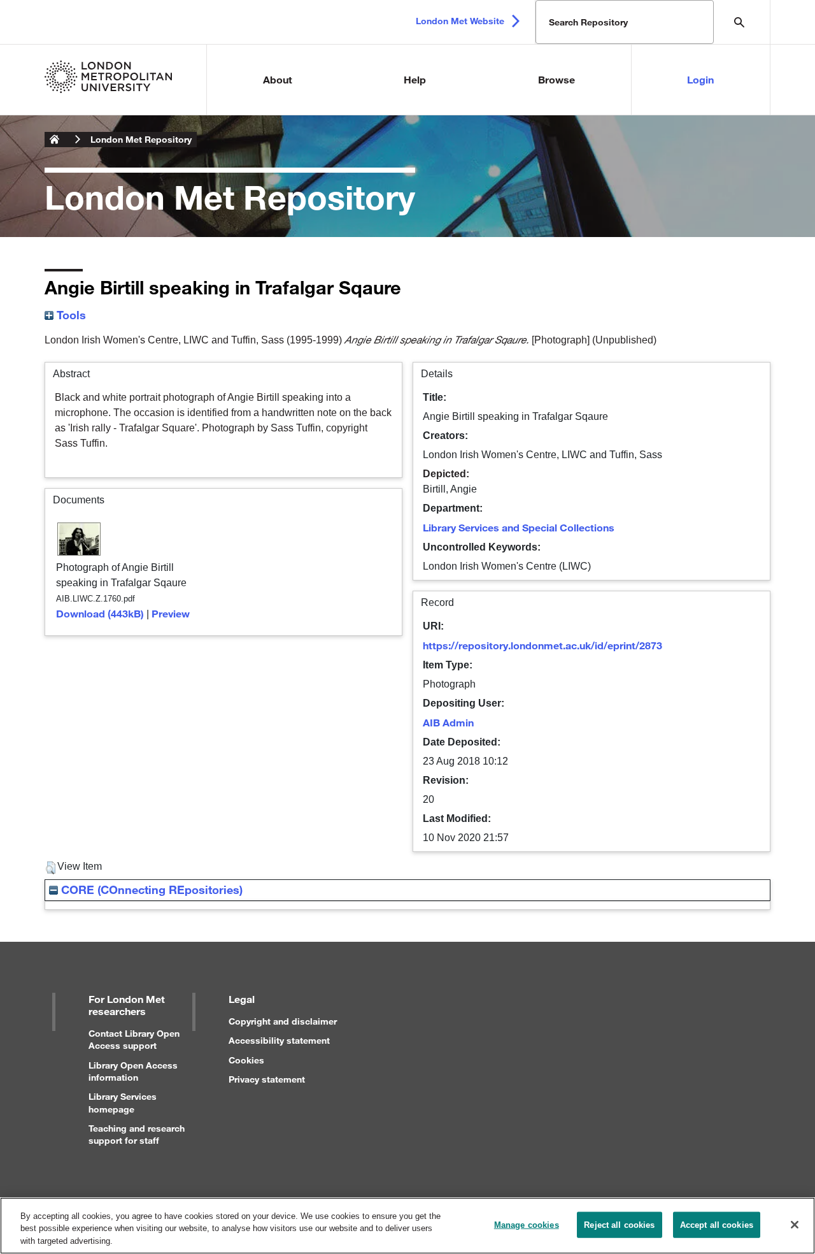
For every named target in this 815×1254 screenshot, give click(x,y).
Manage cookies (526, 1224)
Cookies (246, 1060)
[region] (407, 1225)
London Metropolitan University (55, 139)
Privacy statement (267, 1079)
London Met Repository (141, 139)
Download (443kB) (100, 613)
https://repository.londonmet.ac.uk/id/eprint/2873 (542, 645)
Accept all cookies (716, 1224)
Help (415, 79)
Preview (171, 613)
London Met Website (460, 20)
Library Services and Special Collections (518, 527)
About (277, 79)
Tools (69, 315)
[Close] (795, 1225)
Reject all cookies (619, 1224)
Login (700, 79)
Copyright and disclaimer (283, 1021)
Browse (556, 79)
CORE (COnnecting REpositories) (150, 890)
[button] (50, 867)
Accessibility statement (279, 1040)
